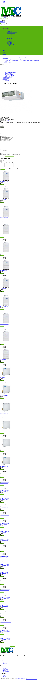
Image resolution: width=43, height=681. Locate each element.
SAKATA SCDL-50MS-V (4, 581)
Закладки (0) (2, 21)
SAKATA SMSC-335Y (4, 540)
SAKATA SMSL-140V (4, 483)
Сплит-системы (9, 31)
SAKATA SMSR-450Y (4, 252)
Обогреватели (5, 670)
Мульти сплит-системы (11, 33)
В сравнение (7, 118)
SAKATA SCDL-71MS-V (4, 598)
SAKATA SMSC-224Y (4, 524)
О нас (4, 2)
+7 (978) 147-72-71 (3, 17)
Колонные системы (10, 37)
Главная (4, 1)
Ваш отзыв (2, 167)
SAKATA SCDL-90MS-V (4, 614)
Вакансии (4, 660)
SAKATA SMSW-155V (4, 413)
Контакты (4, 5)
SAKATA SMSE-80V (4, 499)
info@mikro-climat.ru (4, 18)
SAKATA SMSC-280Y (4, 532)
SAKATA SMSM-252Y (4, 288)
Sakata (7, 120)
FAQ (3, 661)
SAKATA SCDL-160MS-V (5, 639)
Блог (3, 662)
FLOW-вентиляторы (10, 44)
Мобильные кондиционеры (12, 32)
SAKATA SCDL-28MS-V (4, 557)
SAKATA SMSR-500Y (4, 270)
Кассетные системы (33, 59)
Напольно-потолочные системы (12, 36)
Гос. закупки (5, 663)
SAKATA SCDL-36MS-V (4, 565)
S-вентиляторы (9, 43)
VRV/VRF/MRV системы (11, 38)
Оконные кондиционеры (24, 59)
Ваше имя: (2, 160)
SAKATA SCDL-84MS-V (4, 606)
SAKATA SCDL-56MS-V (7, 62)
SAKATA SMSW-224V (4, 448)
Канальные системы (10, 35)
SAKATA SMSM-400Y (4, 341)
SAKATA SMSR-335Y (4, 217)
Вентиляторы (9, 41)
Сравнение (3, 22)
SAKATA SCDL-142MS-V (5, 631)
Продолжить (3, 169)
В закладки (2, 118)
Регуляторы (9, 45)
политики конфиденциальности (31, 679)
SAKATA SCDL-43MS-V (4, 573)
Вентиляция (7, 40)
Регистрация (5, 4)
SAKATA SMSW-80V (4, 377)
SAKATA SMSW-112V (4, 395)
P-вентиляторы (9, 42)
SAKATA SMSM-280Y (4, 306)
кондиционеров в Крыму (20, 678)
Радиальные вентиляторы (14, 57)
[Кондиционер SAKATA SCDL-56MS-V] (16, 116)
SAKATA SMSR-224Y (4, 181)
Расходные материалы (11, 39)
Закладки (4, 676)
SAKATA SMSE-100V (4, 507)
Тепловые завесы (22, 57)
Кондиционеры (7, 30)
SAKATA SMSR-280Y (4, 199)
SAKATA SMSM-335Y (4, 324)
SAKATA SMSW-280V (4, 466)
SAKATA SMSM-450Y (4, 359)
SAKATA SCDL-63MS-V (4, 590)
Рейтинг (1, 161)
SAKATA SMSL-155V (4, 491)
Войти (4, 675)
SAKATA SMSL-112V (4, 474)
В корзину (2, 184)
